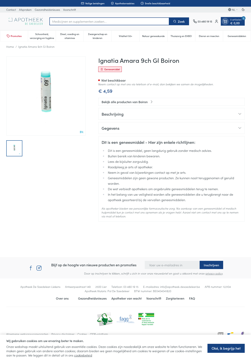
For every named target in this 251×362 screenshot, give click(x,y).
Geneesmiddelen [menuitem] (239, 37)
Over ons (62, 298)
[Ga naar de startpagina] (25, 21)
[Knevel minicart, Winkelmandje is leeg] (225, 21)
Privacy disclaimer (62, 334)
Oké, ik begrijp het (226, 348)
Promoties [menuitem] (16, 36)
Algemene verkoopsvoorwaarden (27, 334)
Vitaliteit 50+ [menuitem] (129, 37)
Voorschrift (69, 10)
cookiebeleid (83, 355)
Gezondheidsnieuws (47, 10)
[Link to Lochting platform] (242, 334)
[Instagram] (39, 268)
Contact (11, 10)
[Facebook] (31, 268)
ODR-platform (99, 334)
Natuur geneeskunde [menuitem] (154, 37)
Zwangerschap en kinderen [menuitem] (99, 36)
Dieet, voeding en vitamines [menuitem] (72, 36)
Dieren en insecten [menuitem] (211, 37)
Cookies (82, 334)
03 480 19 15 (130, 287)
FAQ (192, 298)
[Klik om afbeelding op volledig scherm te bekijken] (45, 96)
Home (10, 47)
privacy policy (214, 273)
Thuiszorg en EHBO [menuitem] (183, 37)
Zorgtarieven (175, 298)
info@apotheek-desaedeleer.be (180, 287)
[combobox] (109, 21)
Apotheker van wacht (126, 298)
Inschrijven (211, 265)
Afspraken (25, 10)
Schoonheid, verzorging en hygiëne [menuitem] (43, 36)
